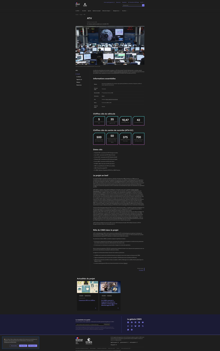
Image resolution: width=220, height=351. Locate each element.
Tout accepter (33, 345)
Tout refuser (23, 345)
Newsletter (124, 2)
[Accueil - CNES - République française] (89, 341)
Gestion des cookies (111, 348)
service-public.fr (133, 342)
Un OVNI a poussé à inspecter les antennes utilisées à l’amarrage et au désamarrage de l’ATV (109, 302)
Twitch (128, 326)
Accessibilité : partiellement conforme (82, 348)
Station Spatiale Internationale (121, 71)
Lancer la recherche (143, 5)
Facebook (131, 322)
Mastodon (139, 326)
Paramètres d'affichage (134, 2)
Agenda (89, 10)
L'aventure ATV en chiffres (87, 300)
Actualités (84, 10)
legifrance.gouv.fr (114, 342)
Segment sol (79, 79)
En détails (79, 76)
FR (142, 2)
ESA (102, 96)
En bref (78, 74)
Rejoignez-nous (116, 10)
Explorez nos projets (97, 10)
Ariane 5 (103, 193)
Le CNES (77, 10)
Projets (81, 14)
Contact (118, 348)
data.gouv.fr (113, 344)
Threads (131, 326)
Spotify (131, 329)
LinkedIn (135, 322)
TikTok (139, 322)
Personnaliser (14, 345)
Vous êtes (124, 10)
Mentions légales (93, 348)
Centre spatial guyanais (108, 2)
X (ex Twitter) (142, 326)
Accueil (77, 14)
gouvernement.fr (123, 342)
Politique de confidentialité (10, 342)
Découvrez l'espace (106, 10)
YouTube (142, 322)
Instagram (128, 322)
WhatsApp (128, 329)
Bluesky (135, 326)
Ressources (118, 2)
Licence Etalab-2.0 (116, 350)
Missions (78, 82)
